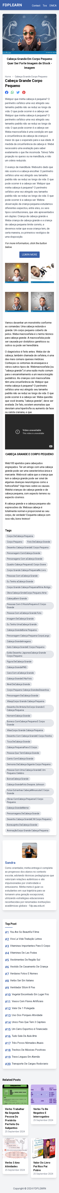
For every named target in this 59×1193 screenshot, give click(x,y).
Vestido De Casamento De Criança (29, 966)
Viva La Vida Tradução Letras (26, 938)
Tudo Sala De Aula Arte (24, 1035)
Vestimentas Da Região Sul (25, 959)
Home (8, 76)
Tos (45, 5)
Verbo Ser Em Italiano (22, 980)
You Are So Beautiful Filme (24, 931)
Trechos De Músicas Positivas (29, 1049)
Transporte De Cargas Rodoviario (30, 1063)
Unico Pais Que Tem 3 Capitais (29, 1022)
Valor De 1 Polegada (23, 1008)
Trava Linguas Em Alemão (26, 1056)
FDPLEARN (12, 5)
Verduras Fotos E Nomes (24, 973)
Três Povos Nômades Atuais (27, 1042)
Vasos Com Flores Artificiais (27, 1001)
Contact (36, 5)
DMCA (52, 5)
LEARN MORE (29, 254)
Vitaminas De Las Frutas (23, 952)
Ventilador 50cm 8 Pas (22, 987)
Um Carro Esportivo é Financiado (30, 1029)
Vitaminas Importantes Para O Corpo (30, 945)
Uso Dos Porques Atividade (27, 1015)
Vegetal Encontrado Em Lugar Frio (30, 994)
